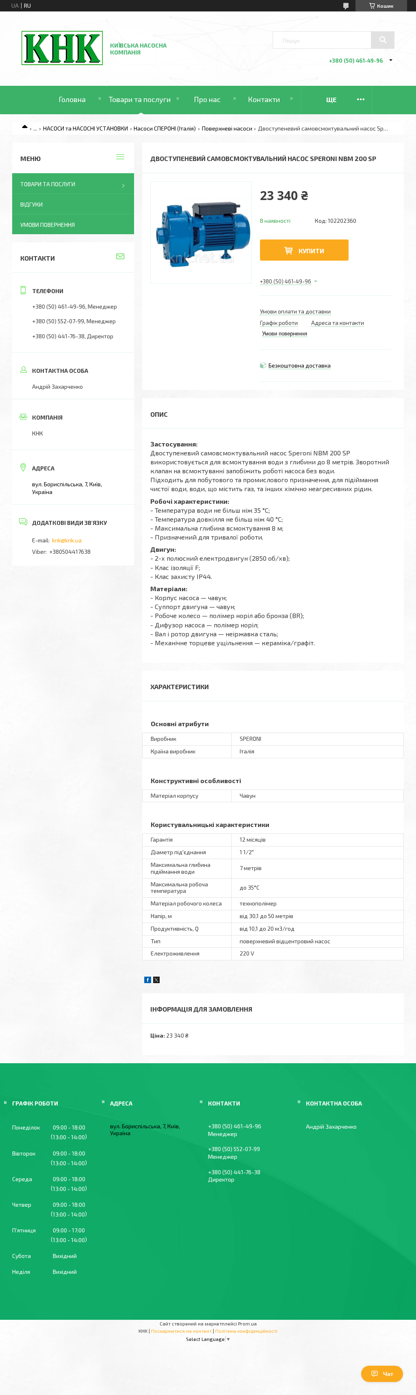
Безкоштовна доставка (300, 365)
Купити (311, 251)
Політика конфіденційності (246, 1331)
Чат (388, 1374)
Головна (72, 99)
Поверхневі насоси (227, 128)
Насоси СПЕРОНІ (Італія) (165, 128)
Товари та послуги (140, 99)
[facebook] (147, 980)
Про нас (207, 99)
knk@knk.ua (67, 540)
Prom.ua (247, 1323)
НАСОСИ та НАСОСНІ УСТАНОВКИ (85, 128)
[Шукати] (382, 39)
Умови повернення (47, 224)
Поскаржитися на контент (181, 1331)
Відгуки (31, 204)
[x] (156, 980)
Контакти (264, 99)
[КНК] (62, 62)
